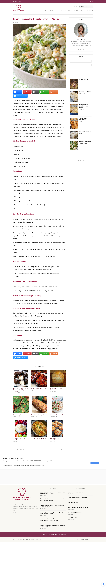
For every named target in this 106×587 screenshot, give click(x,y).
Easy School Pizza (73, 502)
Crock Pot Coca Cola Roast (75, 492)
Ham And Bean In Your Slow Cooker (78, 507)
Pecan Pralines (83, 79)
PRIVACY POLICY (30, 539)
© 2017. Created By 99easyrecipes (85, 539)
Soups (82, 10)
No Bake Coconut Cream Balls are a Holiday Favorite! (20, 390)
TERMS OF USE (21, 539)
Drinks (70, 10)
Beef (57, 10)
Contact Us (90, 10)
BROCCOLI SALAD (73, 518)
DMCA (14, 539)
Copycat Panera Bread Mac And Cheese (83, 106)
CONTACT (38, 539)
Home (45, 10)
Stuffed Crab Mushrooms (75, 512)
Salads (76, 10)
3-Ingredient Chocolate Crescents (77, 497)
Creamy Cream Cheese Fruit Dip (20, 439)
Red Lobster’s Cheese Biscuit (56, 389)
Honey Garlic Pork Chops (39, 388)
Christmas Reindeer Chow (57, 414)
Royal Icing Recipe (18, 414)
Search (81, 64)
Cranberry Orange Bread (38, 414)
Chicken (51, 10)
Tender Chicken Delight (38, 438)
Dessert (63, 10)
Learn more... (81, 39)
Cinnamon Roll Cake (85, 91)
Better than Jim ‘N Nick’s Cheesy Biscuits (57, 439)
